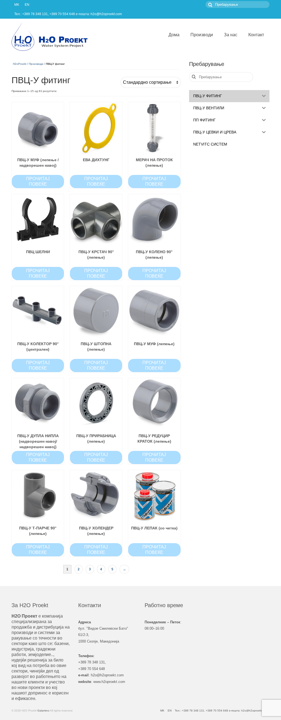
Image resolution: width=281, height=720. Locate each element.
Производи (36, 63)
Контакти (89, 605)
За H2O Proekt (30, 605)
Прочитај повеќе (38, 181)
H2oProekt (19, 63)
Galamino (43, 710)
